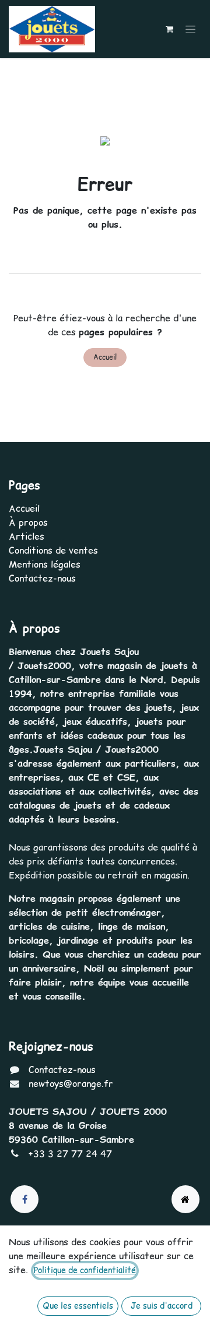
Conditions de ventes (53, 550)
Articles (26, 536)
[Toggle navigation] (190, 29)
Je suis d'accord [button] (161, 1306)
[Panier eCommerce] (169, 29)
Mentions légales (44, 564)
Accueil (105, 357)
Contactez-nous (42, 578)
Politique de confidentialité (85, 1270)
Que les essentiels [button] (78, 1306)
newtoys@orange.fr (71, 1083)
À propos (28, 522)
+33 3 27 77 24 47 (70, 1153)
